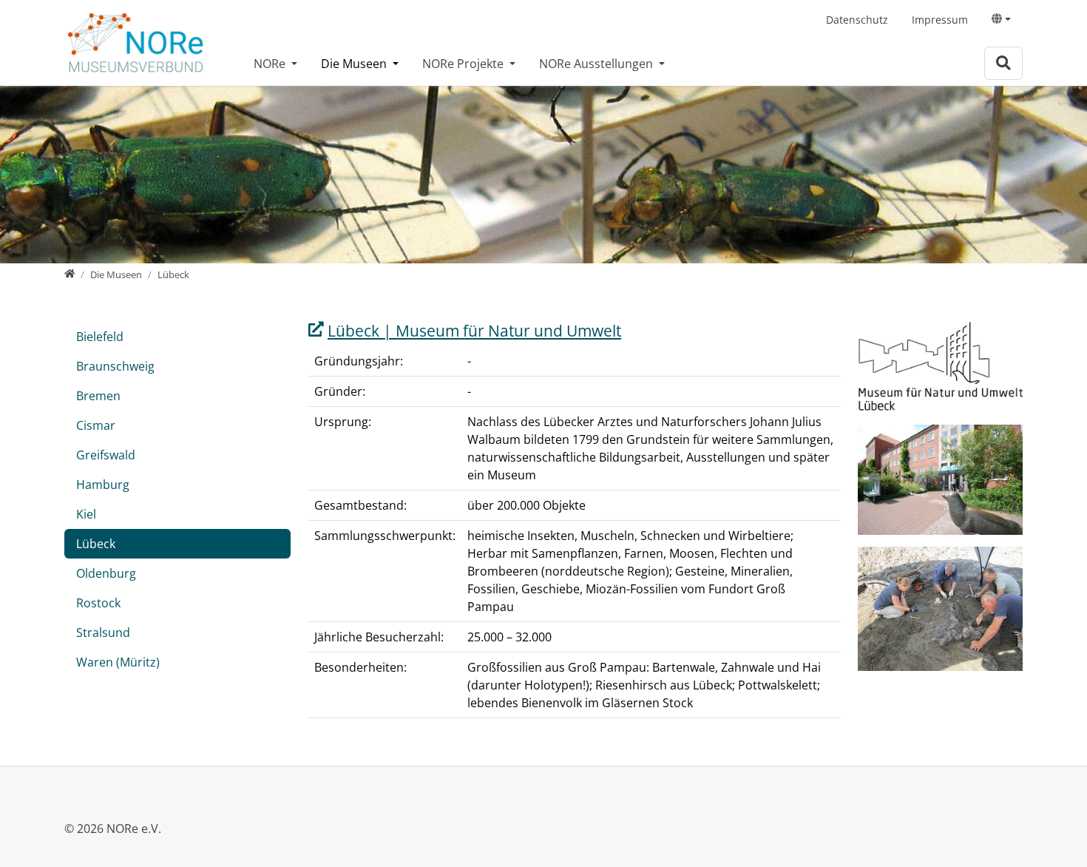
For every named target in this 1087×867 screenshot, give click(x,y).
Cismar (95, 425)
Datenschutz (857, 20)
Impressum (940, 20)
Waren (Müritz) (118, 662)
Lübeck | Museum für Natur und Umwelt (474, 330)
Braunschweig (115, 366)
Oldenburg (106, 573)
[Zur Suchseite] (1003, 63)
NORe (271, 63)
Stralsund (103, 632)
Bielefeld (99, 336)
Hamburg (102, 484)
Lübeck (95, 544)
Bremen (98, 396)
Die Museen (355, 63)
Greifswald (105, 455)
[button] (1001, 19)
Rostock (98, 603)
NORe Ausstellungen (597, 63)
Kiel (86, 514)
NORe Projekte (464, 63)
